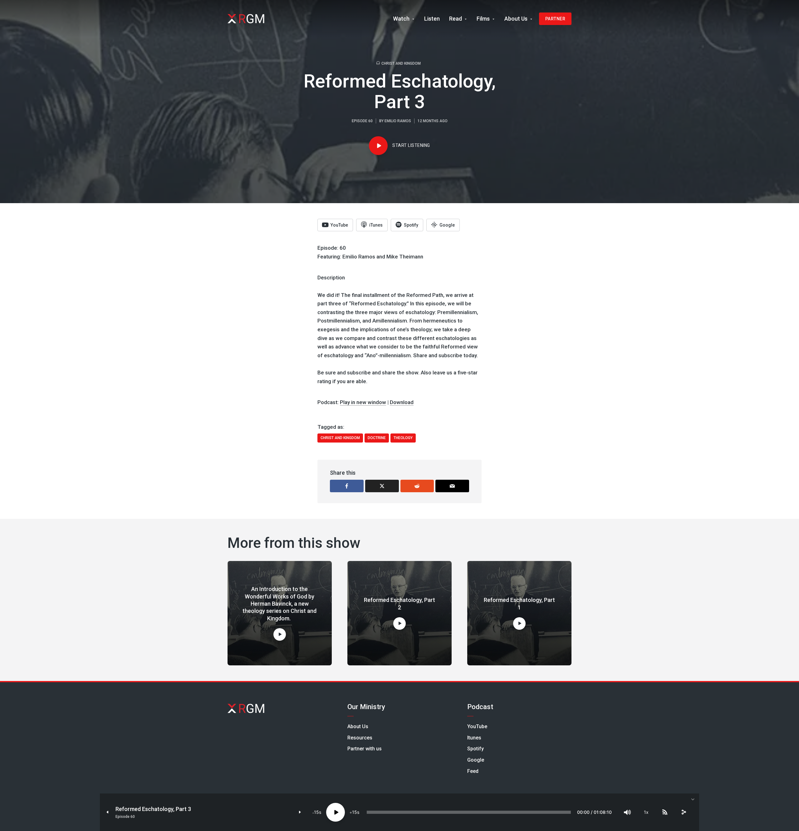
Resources (359, 738)
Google (475, 760)
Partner (555, 18)
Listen (432, 18)
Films (483, 18)
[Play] (335, 812)
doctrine (377, 438)
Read (455, 18)
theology (403, 438)
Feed (472, 771)
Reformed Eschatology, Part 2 (399, 603)
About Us (515, 18)
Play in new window (363, 402)
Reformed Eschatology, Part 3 (153, 809)
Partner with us (364, 749)
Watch (401, 18)
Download (402, 402)
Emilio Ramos (398, 121)
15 (316, 812)
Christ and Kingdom (401, 63)
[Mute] (627, 812)
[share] (683, 812)
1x (646, 812)
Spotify (475, 749)
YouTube (477, 726)
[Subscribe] (664, 812)
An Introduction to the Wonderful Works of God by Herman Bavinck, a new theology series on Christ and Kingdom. (279, 604)
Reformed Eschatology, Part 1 (519, 603)
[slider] (469, 812)
